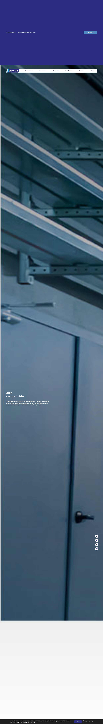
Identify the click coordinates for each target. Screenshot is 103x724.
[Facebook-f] (96, 536)
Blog (92, 70)
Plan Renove (69, 70)
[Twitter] (96, 540)
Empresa (81, 70)
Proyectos (56, 70)
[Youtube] (96, 548)
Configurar (87, 721)
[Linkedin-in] (96, 544)
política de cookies (31, 722)
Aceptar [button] (78, 721)
